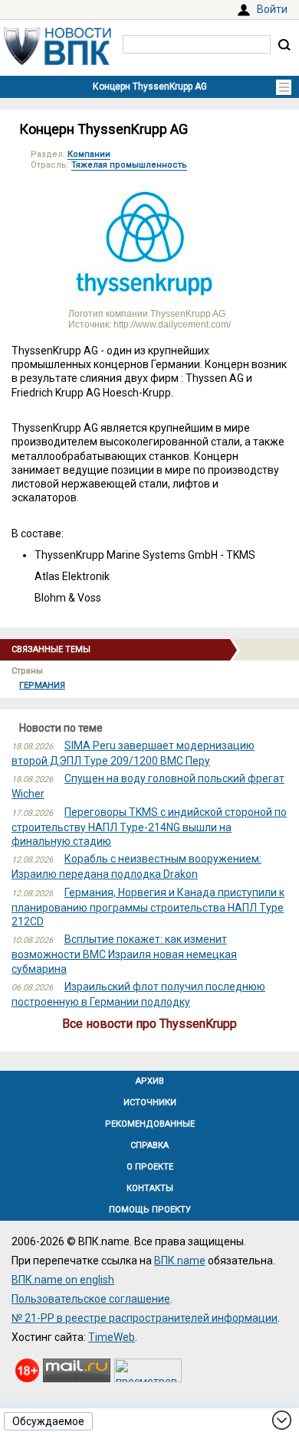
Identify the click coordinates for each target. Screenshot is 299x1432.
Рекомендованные (150, 1124)
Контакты (150, 1188)
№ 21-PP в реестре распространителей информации (145, 1318)
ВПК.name (179, 1260)
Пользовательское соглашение (91, 1299)
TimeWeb (111, 1337)
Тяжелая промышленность (129, 165)
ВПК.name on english (63, 1280)
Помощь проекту (150, 1210)
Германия (42, 685)
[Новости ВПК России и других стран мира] (57, 61)
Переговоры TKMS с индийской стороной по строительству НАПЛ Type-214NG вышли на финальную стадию (149, 826)
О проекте (150, 1167)
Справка (149, 1145)
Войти (272, 9)
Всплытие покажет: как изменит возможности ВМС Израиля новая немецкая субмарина (124, 953)
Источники (149, 1102)
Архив (150, 1081)
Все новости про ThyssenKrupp (149, 1023)
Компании (88, 154)
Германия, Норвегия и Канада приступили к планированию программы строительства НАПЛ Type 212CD (148, 907)
